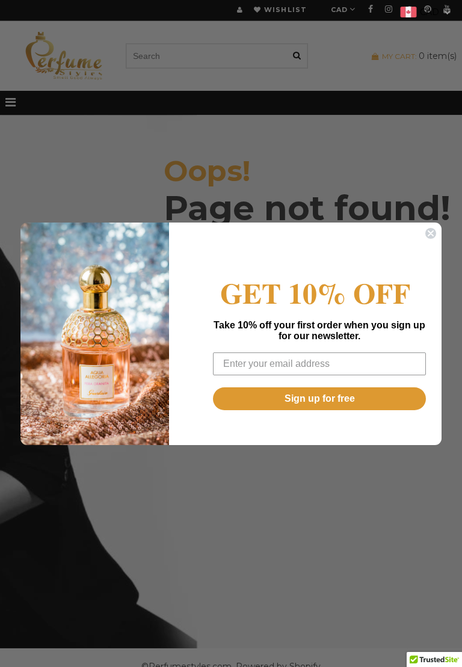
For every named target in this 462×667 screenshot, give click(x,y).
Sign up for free (320, 398)
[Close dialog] (431, 233)
